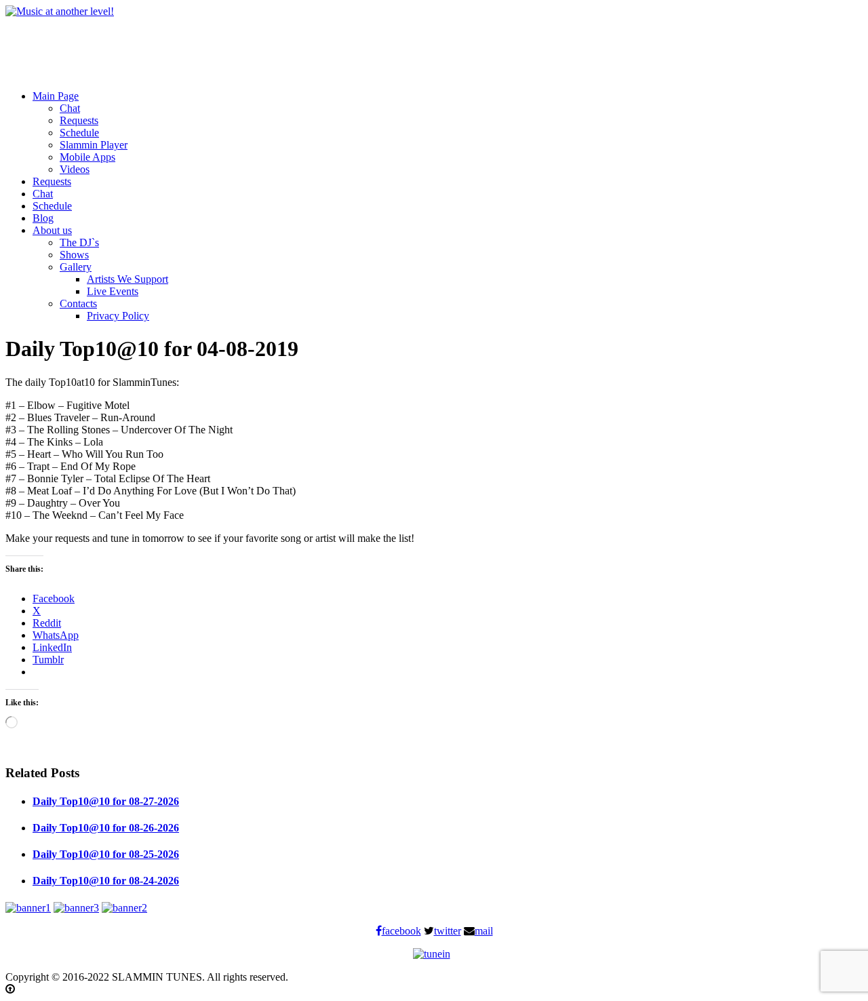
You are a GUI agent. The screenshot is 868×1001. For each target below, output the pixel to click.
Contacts (78, 303)
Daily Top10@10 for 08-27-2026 (106, 801)
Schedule (79, 132)
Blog (43, 218)
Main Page (56, 96)
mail (484, 931)
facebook (401, 931)
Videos (75, 169)
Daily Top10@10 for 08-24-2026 (106, 880)
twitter (447, 931)
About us (52, 230)
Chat (70, 108)
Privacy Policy (118, 315)
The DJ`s (79, 242)
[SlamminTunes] (59, 11)
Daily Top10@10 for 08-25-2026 (106, 854)
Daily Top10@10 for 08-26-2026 (106, 827)
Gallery (76, 267)
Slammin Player (93, 145)
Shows (74, 254)
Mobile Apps (87, 157)
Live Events (112, 291)
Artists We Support (127, 279)
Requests (79, 120)
